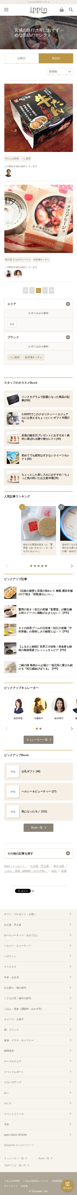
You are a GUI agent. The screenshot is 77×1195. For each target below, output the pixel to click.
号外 (6, 1124)
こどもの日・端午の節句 (17, 998)
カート (61, 10)
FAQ (23, 1186)
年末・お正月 (11, 977)
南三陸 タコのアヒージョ (18, 259)
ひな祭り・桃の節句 (15, 987)
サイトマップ (11, 1186)
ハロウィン (10, 956)
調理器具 (9, 1050)
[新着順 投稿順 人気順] (60, 71)
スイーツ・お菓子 (14, 1019)
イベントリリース (14, 1114)
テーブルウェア (12, 1061)
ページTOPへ (38, 881)
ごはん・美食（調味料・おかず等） (24, 1008)
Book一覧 (44, 1158)
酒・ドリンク (11, 1029)
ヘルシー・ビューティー (17, 945)
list (33, 890)
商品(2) (56, 58)
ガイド (7, 1103)
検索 (71, 10)
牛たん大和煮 (12, 158)
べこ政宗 (26, 158)
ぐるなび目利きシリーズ (35, 1181)
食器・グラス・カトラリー (19, 1040)
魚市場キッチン (41, 259)
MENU (6, 10)
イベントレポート (14, 1071)
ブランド (13, 337)
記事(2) (21, 58)
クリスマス (10, 966)
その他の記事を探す (20, 853)
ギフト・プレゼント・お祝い (20, 914)
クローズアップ (12, 1082)
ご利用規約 (56, 1181)
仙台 (12, 324)
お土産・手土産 (12, 924)
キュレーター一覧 (14, 1158)
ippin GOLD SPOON (15, 1134)
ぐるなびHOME (12, 1181)
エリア (11, 304)
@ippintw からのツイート (19, 1145)
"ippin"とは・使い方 (15, 1165)
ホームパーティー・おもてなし (21, 935)
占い (6, 1093)
